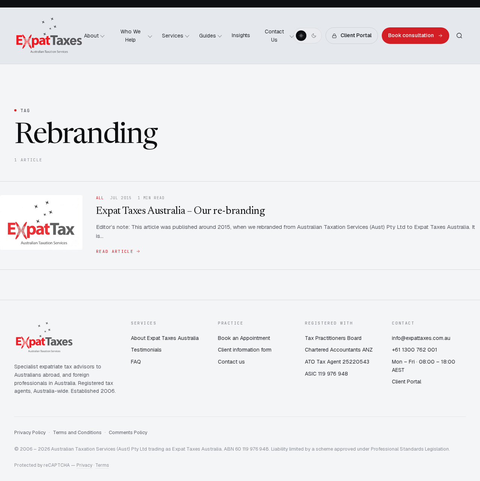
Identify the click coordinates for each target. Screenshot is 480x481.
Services (172, 35)
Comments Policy (128, 432)
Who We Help (130, 35)
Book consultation (411, 35)
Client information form (245, 349)
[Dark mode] (314, 35)
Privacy (84, 465)
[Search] (459, 35)
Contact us (231, 361)
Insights (241, 35)
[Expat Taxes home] (49, 36)
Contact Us (274, 35)
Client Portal (356, 35)
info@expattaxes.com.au (421, 338)
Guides (207, 35)
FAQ (136, 361)
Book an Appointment (244, 338)
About (91, 35)
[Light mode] (301, 35)
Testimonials (146, 349)
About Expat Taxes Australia (165, 338)
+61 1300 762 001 (414, 349)
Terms (102, 465)
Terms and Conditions (77, 432)
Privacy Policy (30, 432)
